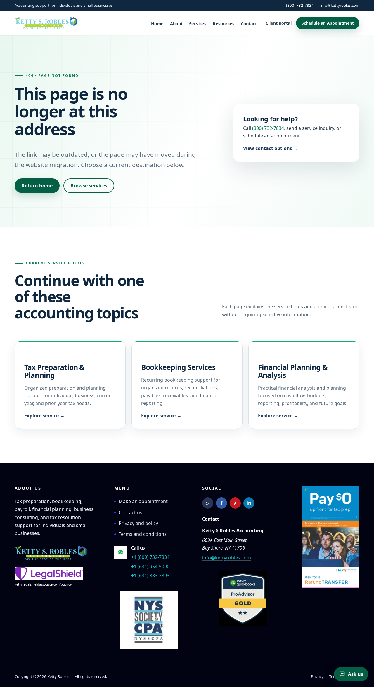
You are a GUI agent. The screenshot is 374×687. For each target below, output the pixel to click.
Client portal (279, 23)
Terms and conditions (143, 534)
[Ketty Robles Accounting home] (51, 553)
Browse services (88, 185)
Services (197, 23)
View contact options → (270, 148)
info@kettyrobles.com (339, 5)
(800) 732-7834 (300, 5)
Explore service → (44, 415)
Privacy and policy (138, 523)
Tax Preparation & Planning (54, 371)
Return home (37, 185)
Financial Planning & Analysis (293, 371)
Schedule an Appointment (328, 23)
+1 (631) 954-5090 (150, 566)
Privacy (317, 676)
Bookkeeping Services (178, 367)
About (176, 23)
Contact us (130, 512)
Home (157, 23)
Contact (249, 23)
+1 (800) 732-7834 (150, 557)
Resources (223, 23)
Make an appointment (143, 501)
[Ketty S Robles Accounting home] (46, 23)
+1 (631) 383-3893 (150, 575)
